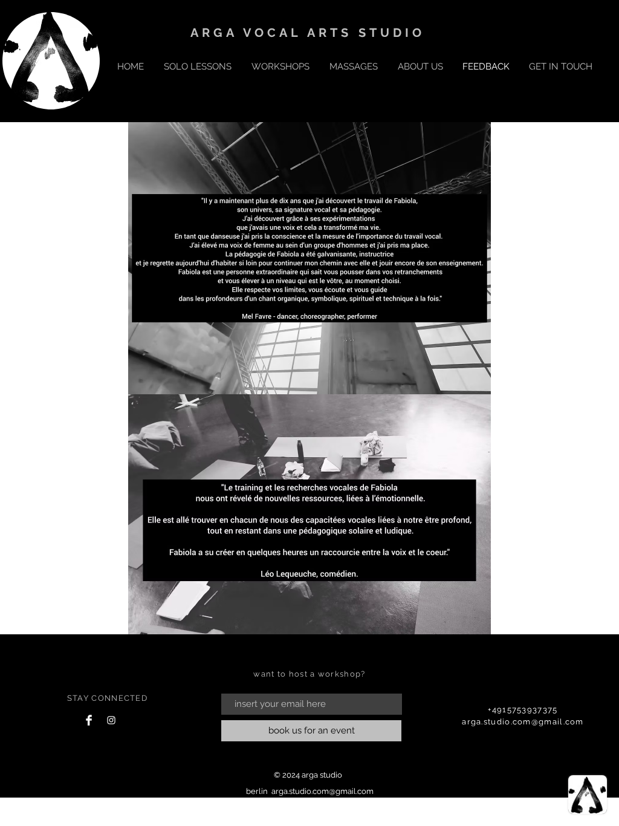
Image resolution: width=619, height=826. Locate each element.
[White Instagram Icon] (111, 720)
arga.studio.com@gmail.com (523, 721)
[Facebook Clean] (88, 720)
